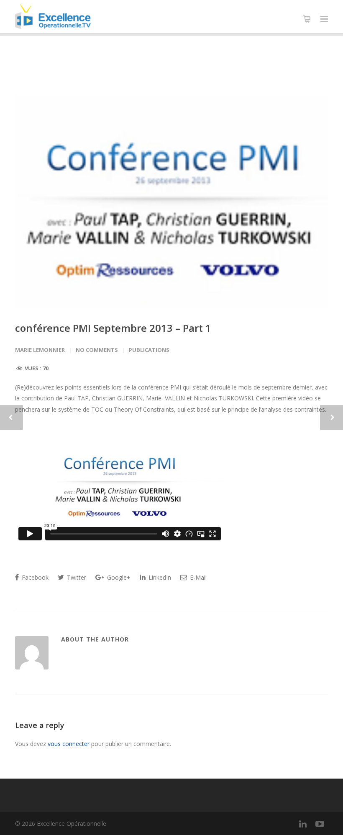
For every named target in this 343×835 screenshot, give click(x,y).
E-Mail (197, 577)
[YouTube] (319, 823)
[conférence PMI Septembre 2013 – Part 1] (171, 201)
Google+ (118, 577)
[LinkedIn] (302, 823)
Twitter (75, 577)
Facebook (34, 577)
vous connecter (69, 744)
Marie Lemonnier (40, 350)
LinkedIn (159, 577)
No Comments (97, 350)
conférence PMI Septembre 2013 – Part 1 (113, 328)
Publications (149, 350)
